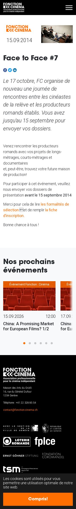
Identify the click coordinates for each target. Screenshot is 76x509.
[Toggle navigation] (69, 7)
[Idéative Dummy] (14, 7)
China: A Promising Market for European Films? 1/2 (28, 326)
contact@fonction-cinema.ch (20, 409)
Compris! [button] (38, 499)
